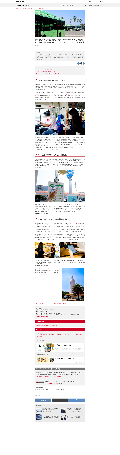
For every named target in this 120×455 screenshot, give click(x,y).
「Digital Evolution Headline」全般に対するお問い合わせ (48, 376)
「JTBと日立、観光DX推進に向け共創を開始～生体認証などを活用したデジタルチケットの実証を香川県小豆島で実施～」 (59, 335)
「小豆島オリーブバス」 (54, 162)
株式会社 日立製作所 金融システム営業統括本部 (46, 325)
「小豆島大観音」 (51, 269)
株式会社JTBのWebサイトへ (42, 316)
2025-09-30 (37, 45)
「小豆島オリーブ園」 (73, 223)
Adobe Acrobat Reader (54, 383)
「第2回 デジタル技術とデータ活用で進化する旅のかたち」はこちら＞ (50, 303)
